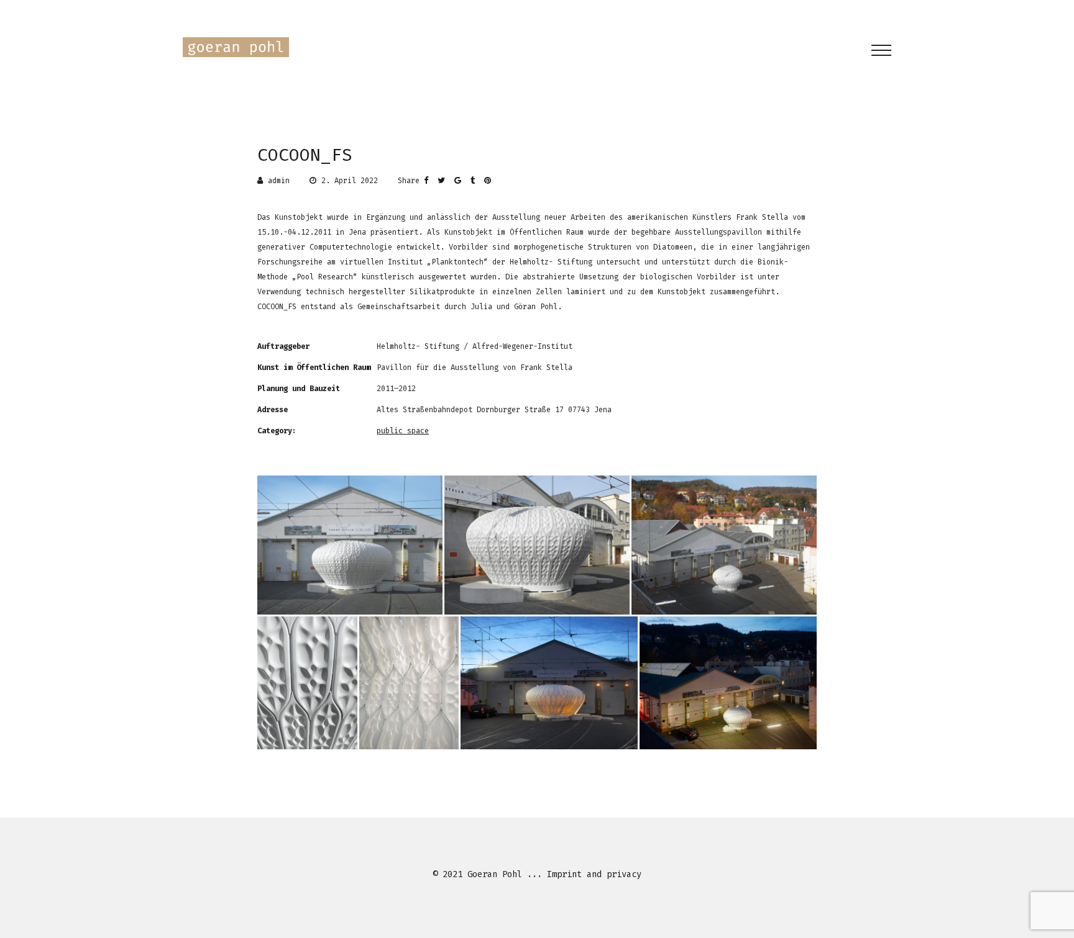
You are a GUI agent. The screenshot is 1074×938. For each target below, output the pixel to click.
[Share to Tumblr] (477, 180)
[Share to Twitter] (446, 180)
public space (403, 430)
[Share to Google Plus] (462, 180)
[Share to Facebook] (431, 180)
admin (279, 180)
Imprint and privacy (594, 874)
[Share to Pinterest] (490, 180)
